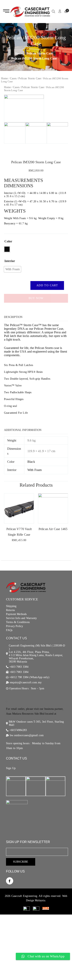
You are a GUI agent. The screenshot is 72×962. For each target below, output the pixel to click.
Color (8, 241)
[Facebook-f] (9, 880)
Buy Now (36, 298)
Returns (10, 610)
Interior (9, 261)
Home (4, 78)
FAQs (9, 630)
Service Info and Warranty (21, 618)
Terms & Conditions (18, 622)
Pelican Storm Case (39, 53)
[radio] (7, 249)
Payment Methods (16, 614)
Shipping (11, 606)
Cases (13, 78)
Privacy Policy (14, 626)
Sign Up (11, 768)
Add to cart (47, 285)
